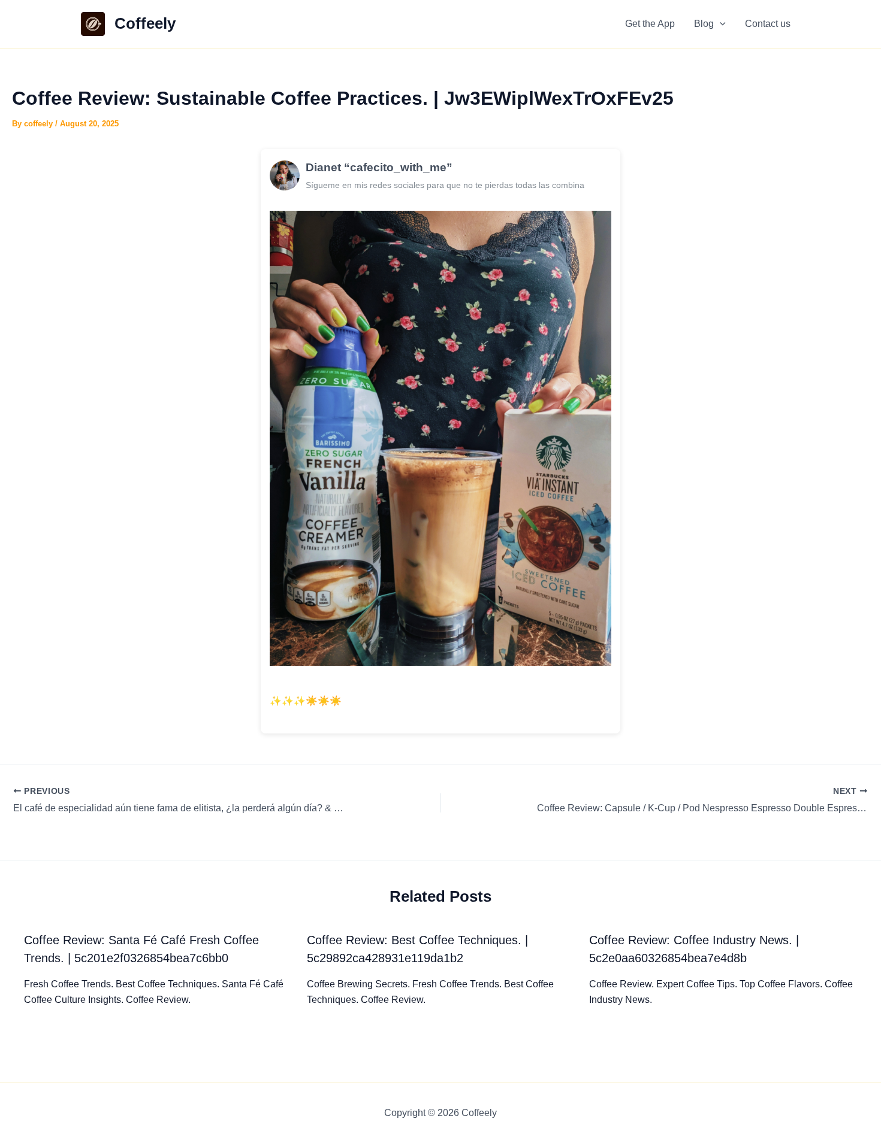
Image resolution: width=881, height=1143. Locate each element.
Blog (704, 24)
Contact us (768, 24)
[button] (720, 24)
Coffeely (145, 23)
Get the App (650, 24)
